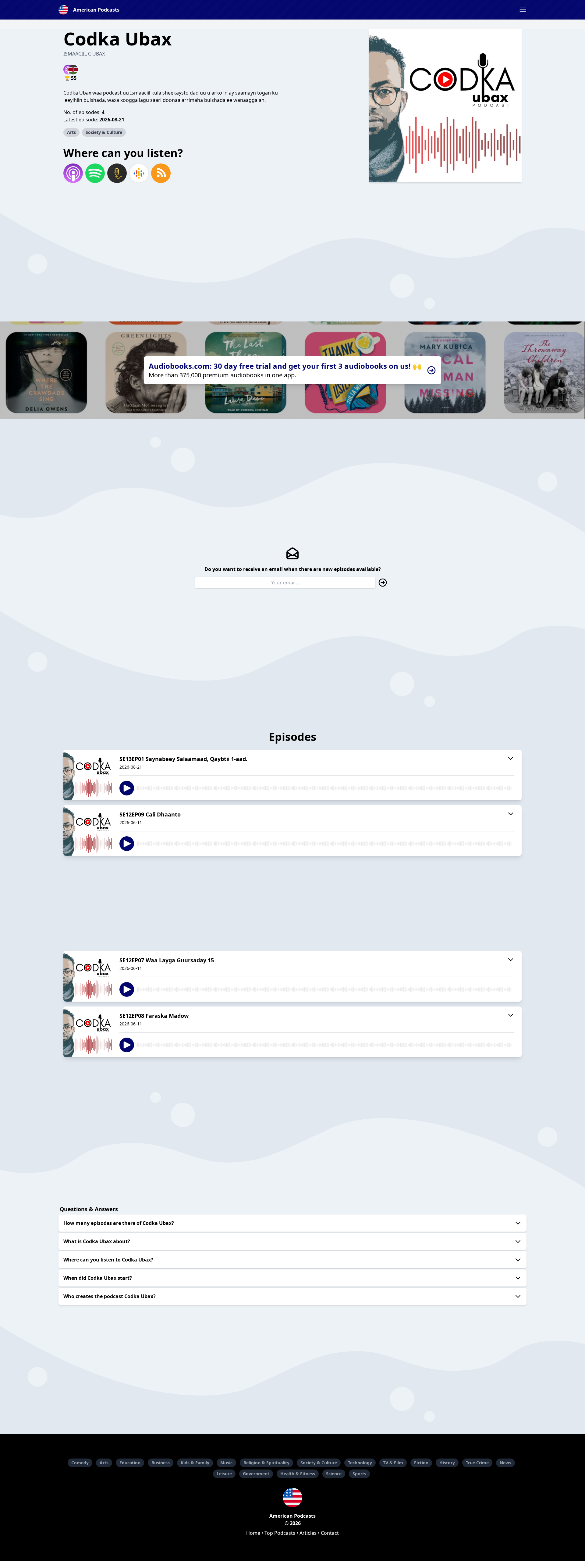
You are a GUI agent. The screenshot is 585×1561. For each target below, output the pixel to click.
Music (226, 1463)
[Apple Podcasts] (73, 173)
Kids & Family (195, 1463)
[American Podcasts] (292, 1497)
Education (129, 1463)
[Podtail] (117, 173)
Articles (308, 1533)
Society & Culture (104, 132)
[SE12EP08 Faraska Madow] (87, 1032)
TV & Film (393, 1463)
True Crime (477, 1463)
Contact (330, 1533)
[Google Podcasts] (139, 173)
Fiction (421, 1463)
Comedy (80, 1463)
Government (256, 1474)
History (447, 1463)
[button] (522, 9)
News (505, 1463)
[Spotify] (95, 173)
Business (160, 1463)
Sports (359, 1474)
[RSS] (161, 173)
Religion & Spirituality (266, 1463)
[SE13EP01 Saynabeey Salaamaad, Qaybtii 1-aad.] (87, 775)
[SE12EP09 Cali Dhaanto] (87, 830)
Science (334, 1474)
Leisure (224, 1474)
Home (253, 1533)
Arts (71, 132)
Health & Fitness (297, 1474)
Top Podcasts (279, 1533)
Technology (360, 1463)
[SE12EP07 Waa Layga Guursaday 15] (87, 976)
